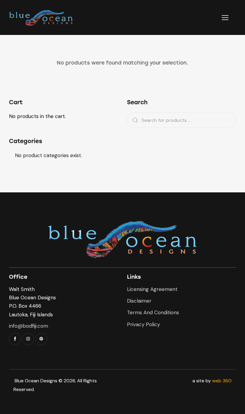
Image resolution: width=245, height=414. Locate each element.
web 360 (222, 381)
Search (133, 120)
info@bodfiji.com (28, 326)
